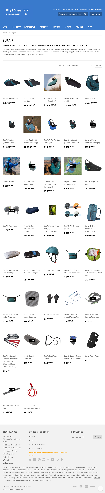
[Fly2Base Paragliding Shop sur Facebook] (34, 460)
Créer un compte (96, 9)
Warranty (6, 460)
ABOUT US (33, 440)
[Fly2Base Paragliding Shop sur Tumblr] (48, 460)
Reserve (44, 27)
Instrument (29, 27)
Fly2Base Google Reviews (13, 445)
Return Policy (8, 457)
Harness (57, 27)
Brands (79, 27)
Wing (5, 27)
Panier (97, 14)
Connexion (83, 9)
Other (68, 27)
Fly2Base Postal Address (12, 448)
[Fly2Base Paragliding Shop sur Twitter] (30, 460)
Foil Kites (17, 27)
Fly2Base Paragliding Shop (16, 489)
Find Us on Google (10, 451)
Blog (90, 27)
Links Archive (8, 463)
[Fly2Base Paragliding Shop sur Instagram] (43, 460)
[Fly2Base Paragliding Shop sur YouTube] (53, 460)
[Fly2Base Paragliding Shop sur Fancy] (61, 460)
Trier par (61, 66)
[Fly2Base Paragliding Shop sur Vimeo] (57, 460)
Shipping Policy (9, 454)
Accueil (5, 33)
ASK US (32, 436)
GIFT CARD (7, 436)
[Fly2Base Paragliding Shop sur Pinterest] (39, 460)
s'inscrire (98, 437)
